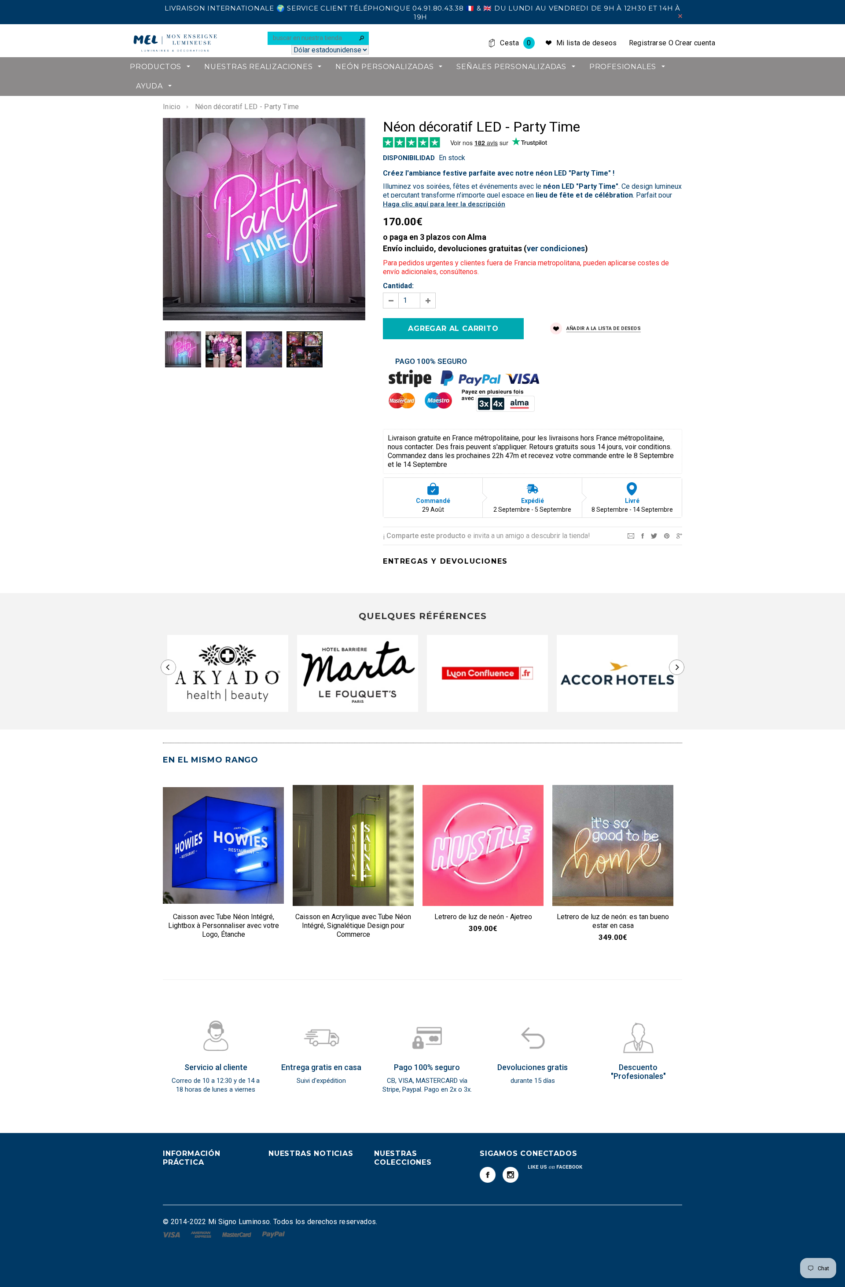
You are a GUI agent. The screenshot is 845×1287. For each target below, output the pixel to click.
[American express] (202, 1234)
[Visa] (172, 1234)
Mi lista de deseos (586, 43)
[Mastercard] (237, 1234)
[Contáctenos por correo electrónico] (631, 535)
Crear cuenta (695, 43)
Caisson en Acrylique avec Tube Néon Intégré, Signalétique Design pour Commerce (353, 926)
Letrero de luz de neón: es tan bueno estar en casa (613, 921)
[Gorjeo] (654, 535)
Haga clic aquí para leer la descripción (444, 204)
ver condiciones (556, 248)
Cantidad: (398, 286)
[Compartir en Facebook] (642, 535)
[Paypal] (273, 1234)
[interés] (666, 535)
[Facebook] (488, 1175)
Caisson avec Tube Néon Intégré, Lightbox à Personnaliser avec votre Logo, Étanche (223, 926)
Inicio (171, 107)
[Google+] (679, 535)
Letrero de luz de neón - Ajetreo (483, 917)
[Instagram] (510, 1175)
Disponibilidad (409, 158)
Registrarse (648, 43)
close (680, 16)
